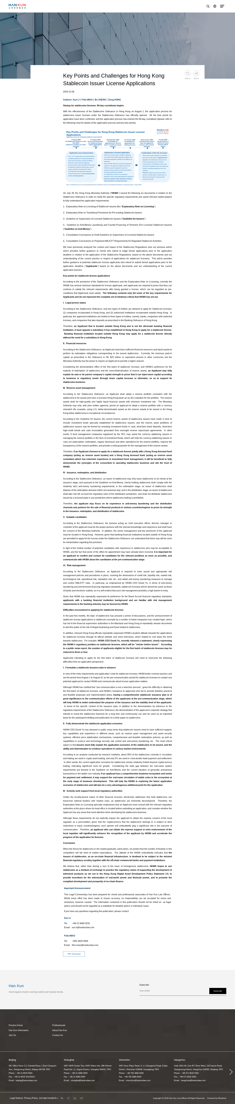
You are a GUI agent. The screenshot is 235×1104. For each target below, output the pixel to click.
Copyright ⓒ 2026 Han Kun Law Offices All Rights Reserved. (179, 1098)
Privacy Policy (31, 1098)
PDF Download (74, 954)
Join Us (12, 1035)
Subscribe (218, 991)
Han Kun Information (19, 1030)
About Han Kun (59, 1030)
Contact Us (57, 1035)
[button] (231, 1071)
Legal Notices (16, 1098)
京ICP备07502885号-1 (48, 1098)
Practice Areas (16, 1025)
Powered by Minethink (216, 1098)
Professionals (58, 1025)
